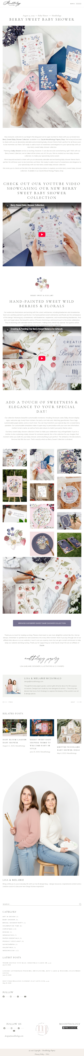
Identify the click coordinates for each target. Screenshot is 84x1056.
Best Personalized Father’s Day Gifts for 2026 (26, 981)
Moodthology (56, 15)
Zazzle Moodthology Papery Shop (53, 139)
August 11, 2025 (8, 746)
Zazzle (42, 645)
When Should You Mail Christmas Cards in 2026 (27, 963)
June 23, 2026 (7, 975)
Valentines (8, 947)
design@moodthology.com (14, 1036)
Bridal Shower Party (13, 923)
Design (6, 932)
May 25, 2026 (7, 983)
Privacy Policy (39, 1054)
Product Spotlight (12, 941)
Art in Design (9, 916)
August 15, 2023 (29, 15)
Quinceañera (9, 944)
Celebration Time (11, 926)
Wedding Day (9, 950)
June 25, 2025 (35, 752)
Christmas (8, 929)
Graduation (8, 935)
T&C (47, 1054)
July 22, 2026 (7, 965)
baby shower (16, 151)
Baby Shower (43, 15)
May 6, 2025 (61, 753)
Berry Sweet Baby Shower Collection (16, 139)
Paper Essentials (11, 938)
